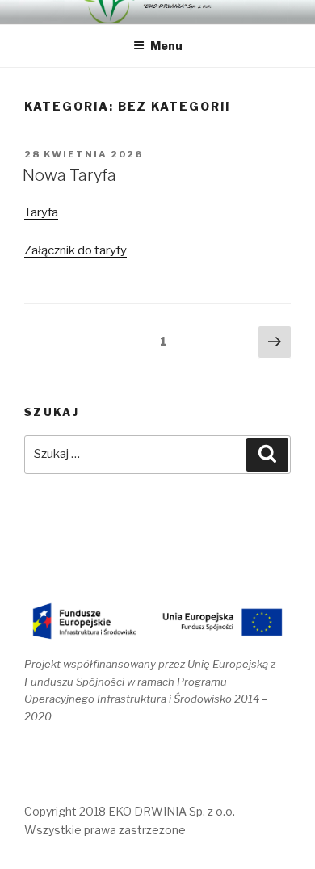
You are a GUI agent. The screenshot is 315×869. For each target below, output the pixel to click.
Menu (166, 45)
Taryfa (41, 212)
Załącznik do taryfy (75, 250)
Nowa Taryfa (69, 175)
